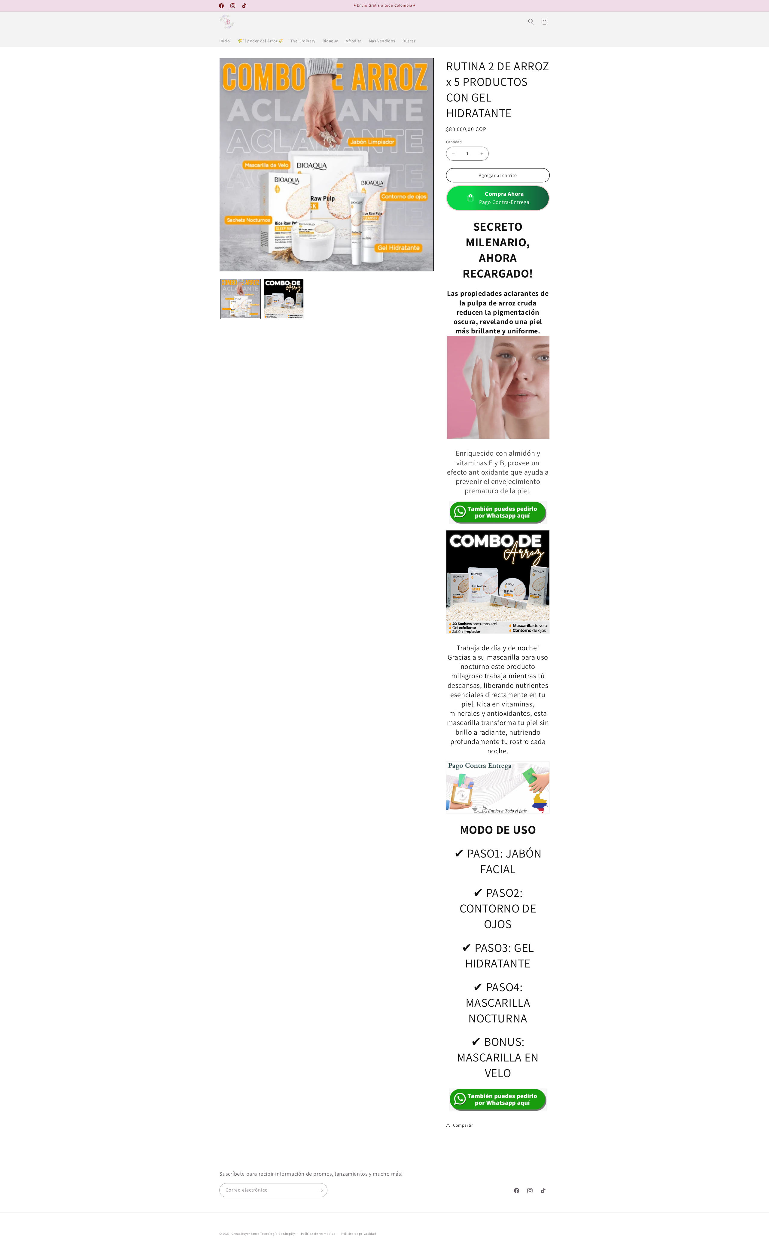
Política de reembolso (318, 1233)
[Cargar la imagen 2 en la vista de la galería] (284, 299)
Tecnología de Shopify (277, 1233)
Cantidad (454, 141)
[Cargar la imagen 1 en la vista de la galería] (241, 299)
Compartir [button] (463, 1125)
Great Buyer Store (246, 1233)
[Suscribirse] (320, 1190)
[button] (531, 21)
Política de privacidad (358, 1233)
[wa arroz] (498, 512)
